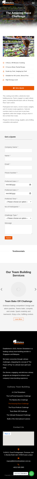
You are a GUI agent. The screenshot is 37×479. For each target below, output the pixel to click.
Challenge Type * (11, 215)
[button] (33, 3)
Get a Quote (20, 88)
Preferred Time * (11, 199)
